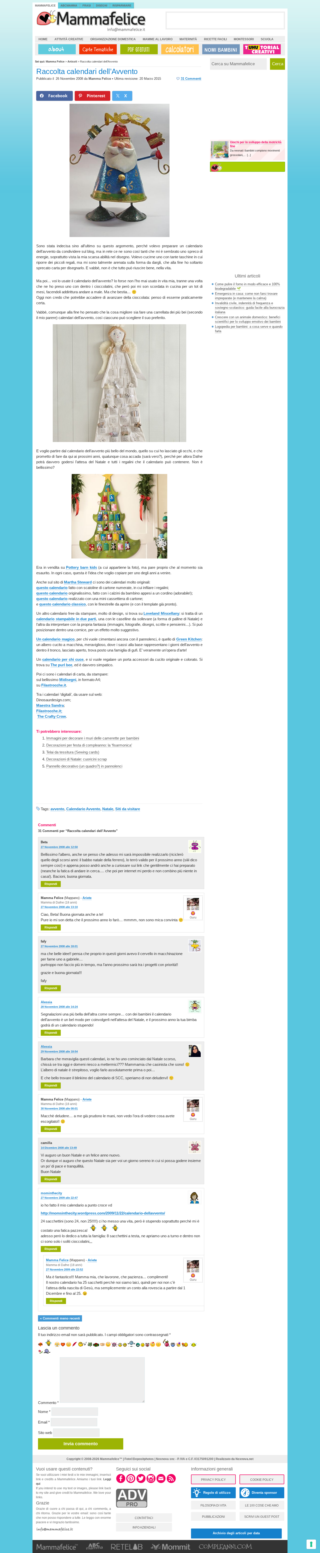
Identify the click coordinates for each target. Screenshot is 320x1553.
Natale (107, 809)
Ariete (87, 898)
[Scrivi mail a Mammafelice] (161, 1482)
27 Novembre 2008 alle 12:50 (59, 847)
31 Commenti (191, 78)
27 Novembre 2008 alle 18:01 (59, 946)
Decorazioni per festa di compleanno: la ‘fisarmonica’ (89, 745)
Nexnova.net (245, 1459)
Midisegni (67, 680)
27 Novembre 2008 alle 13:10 (59, 907)
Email (44, 1422)
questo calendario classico (62, 604)
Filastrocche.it (53, 685)
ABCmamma (68, 5)
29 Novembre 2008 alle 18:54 (59, 1051)
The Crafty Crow (51, 716)
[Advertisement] (225, 20)
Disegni (101, 5)
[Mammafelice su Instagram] (151, 1482)
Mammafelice (45, 5)
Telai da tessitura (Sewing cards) (72, 752)
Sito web (45, 1432)
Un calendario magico (55, 639)
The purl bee (61, 665)
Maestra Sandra (50, 705)
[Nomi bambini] (220, 49)
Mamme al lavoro (157, 39)
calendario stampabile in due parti (66, 619)
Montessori (244, 39)
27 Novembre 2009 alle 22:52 (64, 1269)
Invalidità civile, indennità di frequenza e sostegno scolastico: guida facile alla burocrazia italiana (249, 307)
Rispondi (50, 884)
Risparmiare (121, 5)
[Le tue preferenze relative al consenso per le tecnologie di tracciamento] (311, 1544)
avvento (57, 809)
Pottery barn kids (81, 567)
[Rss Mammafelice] (171, 1482)
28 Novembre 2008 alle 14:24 (59, 1006)
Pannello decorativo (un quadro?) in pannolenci (84, 766)
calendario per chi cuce (63, 659)
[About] (56, 49)
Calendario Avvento (83, 809)
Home (43, 39)
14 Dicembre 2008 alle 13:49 (59, 1147)
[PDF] (138, 49)
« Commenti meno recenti (60, 1318)
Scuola (267, 39)
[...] (249, 155)
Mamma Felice (99, 78)
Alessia (46, 1002)
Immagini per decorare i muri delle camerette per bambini (92, 738)
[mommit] (131, 1510)
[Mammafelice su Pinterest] (131, 1482)
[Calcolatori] (179, 49)
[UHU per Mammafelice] (262, 49)
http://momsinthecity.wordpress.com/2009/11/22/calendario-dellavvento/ (103, 1213)
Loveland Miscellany (161, 613)
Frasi (86, 5)
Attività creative (68, 39)
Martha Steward (78, 582)
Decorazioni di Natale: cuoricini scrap (76, 759)
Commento (48, 1402)
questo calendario (52, 588)
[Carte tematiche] (97, 49)
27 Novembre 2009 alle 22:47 (59, 1197)
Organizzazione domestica (113, 39)
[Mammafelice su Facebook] (121, 1482)
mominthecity (51, 1193)
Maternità (188, 39)
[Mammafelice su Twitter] (141, 1482)
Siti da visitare (127, 809)
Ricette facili (215, 39)
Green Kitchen (189, 639)
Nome (44, 1412)
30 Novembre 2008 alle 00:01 (59, 1108)
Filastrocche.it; (49, 711)
